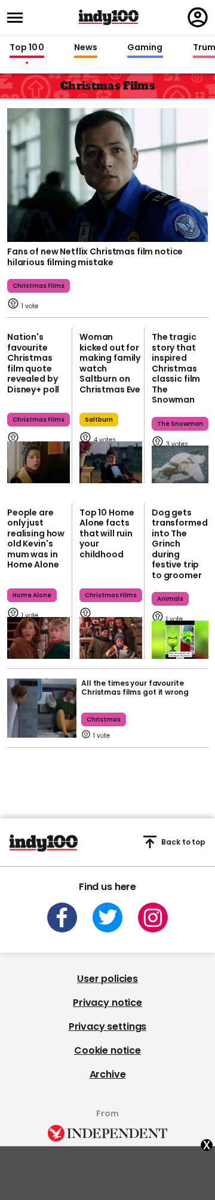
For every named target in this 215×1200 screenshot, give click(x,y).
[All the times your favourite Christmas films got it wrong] (41, 708)
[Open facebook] (62, 917)
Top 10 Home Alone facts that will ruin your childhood (106, 533)
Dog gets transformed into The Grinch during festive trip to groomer (179, 544)
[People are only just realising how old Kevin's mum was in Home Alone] (38, 638)
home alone (32, 595)
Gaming (145, 47)
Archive (108, 1074)
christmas (104, 719)
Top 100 (27, 47)
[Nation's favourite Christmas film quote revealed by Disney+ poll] (38, 462)
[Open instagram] (153, 917)
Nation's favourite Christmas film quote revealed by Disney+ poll (33, 363)
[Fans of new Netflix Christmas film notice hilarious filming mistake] (107, 174)
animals (170, 598)
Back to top (183, 842)
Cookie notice (107, 1050)
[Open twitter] (107, 917)
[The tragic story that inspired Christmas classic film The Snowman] (180, 464)
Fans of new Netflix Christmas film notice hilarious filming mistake (95, 256)
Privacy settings (107, 1026)
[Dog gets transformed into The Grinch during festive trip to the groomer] (180, 639)
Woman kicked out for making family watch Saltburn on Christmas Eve (109, 363)
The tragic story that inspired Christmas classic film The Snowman (176, 368)
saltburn (99, 419)
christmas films (38, 285)
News (85, 47)
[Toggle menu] (18, 17)
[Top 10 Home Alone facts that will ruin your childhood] (110, 638)
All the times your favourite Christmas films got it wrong (135, 687)
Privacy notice (107, 1002)
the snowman (180, 423)
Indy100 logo (108, 17)
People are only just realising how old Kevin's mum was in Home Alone (35, 539)
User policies (107, 979)
